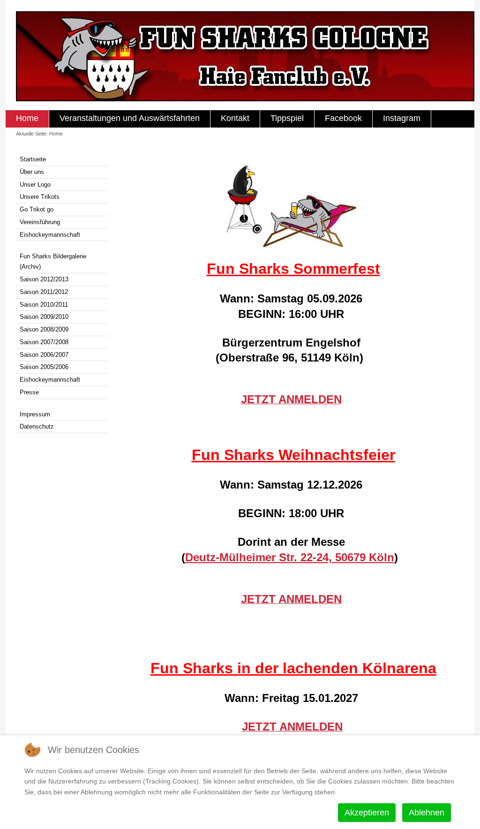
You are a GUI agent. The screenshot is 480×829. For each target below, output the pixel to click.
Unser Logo (35, 184)
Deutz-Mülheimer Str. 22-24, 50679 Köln (289, 557)
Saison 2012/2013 (44, 279)
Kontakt (235, 118)
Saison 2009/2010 (44, 316)
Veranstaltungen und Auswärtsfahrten (130, 118)
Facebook (343, 118)
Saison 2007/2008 (44, 342)
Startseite (33, 159)
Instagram (401, 118)
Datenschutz (37, 426)
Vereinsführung (40, 222)
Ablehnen (426, 812)
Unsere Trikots (40, 196)
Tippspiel (287, 118)
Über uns (32, 171)
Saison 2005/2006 (44, 366)
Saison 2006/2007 (44, 354)
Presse (29, 392)
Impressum (35, 414)
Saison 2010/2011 (44, 304)
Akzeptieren (367, 812)
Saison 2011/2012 (44, 291)
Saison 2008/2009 (44, 329)
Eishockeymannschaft (50, 234)
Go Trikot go (36, 209)
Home (27, 118)
